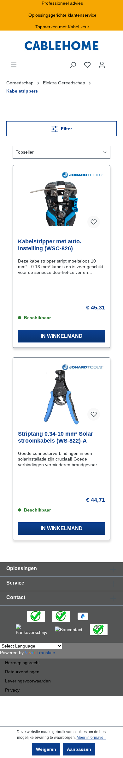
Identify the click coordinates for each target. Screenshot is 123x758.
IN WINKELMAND (62, 336)
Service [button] (15, 582)
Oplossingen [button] (21, 568)
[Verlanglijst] (87, 65)
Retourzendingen (22, 671)
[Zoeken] (73, 65)
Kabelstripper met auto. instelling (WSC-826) (49, 245)
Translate (46, 652)
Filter (66, 128)
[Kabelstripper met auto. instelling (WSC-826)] (61, 201)
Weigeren (46, 749)
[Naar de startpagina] (61, 46)
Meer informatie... (91, 737)
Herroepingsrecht (22, 662)
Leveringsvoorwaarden (28, 680)
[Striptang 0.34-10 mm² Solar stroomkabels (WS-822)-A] (61, 394)
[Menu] (13, 65)
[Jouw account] (102, 65)
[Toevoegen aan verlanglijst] (93, 222)
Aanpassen (79, 749)
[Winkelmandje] (113, 62)
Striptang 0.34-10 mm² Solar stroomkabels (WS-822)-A (55, 437)
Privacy (12, 690)
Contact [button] (15, 597)
